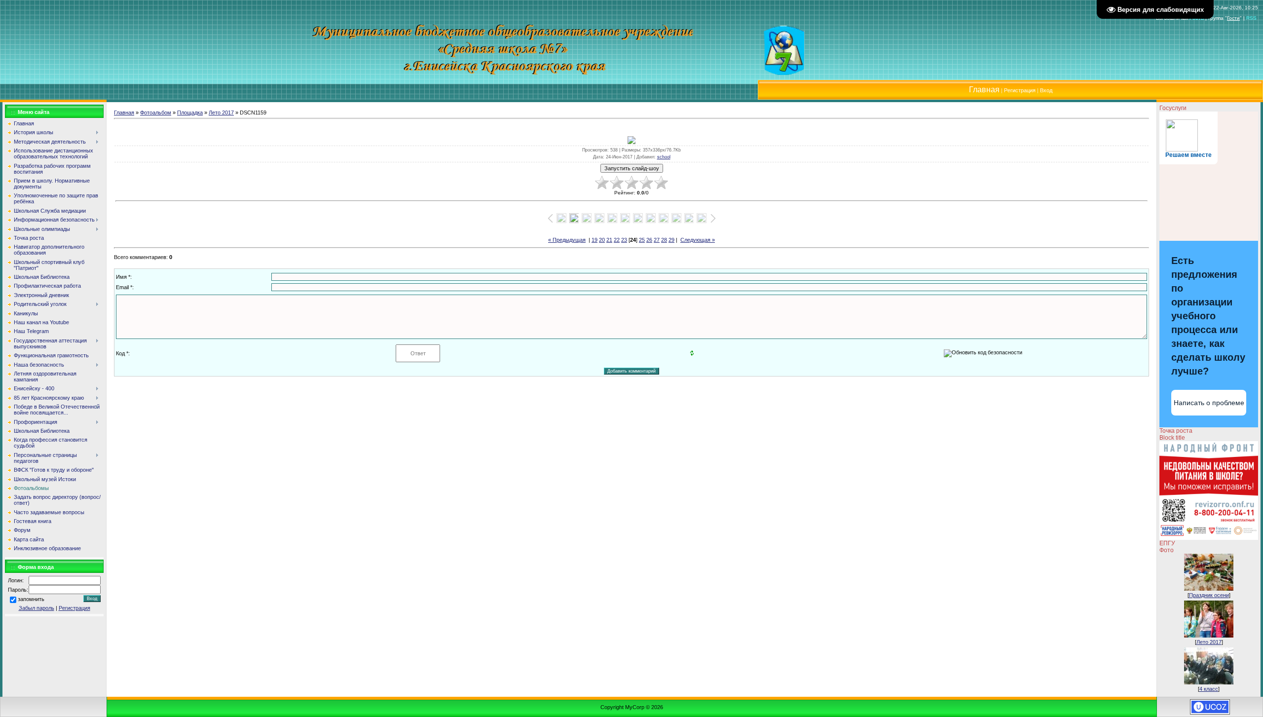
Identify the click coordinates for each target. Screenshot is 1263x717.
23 (624, 240)
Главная (124, 112)
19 (594, 240)
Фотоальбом (155, 112)
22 (617, 240)
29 (671, 240)
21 (609, 240)
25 (642, 240)
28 (664, 240)
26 (649, 240)
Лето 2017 (221, 112)
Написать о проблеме (1209, 403)
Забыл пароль (36, 608)
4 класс (1208, 689)
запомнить (31, 599)
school (663, 156)
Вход (1046, 90)
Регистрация (1020, 90)
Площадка (190, 112)
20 (602, 240)
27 (657, 240)
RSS (1251, 18)
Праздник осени (1209, 595)
